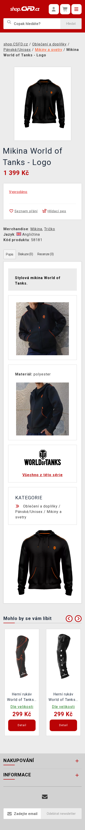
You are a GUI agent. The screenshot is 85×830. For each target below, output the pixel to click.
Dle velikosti (21, 707)
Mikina (36, 229)
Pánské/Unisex (29, 512)
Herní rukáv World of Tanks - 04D (22, 697)
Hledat (71, 24)
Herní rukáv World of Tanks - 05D (63, 697)
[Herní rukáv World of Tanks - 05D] (63, 656)
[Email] (44, 797)
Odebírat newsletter (61, 814)
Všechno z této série (42, 475)
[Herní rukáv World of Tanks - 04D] (22, 656)
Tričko (49, 229)
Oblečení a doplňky (40, 506)
